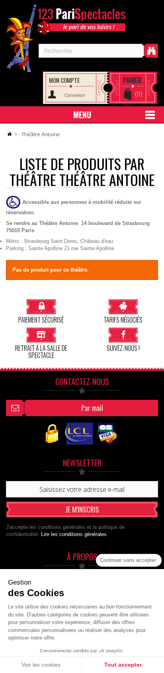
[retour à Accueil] (9, 134)
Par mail (92, 408)
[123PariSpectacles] (21, 36)
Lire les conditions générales (74, 534)
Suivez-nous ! (123, 347)
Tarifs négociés (123, 319)
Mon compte (64, 80)
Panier (132, 80)
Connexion (74, 95)
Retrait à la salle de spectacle (41, 351)
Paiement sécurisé (41, 319)
